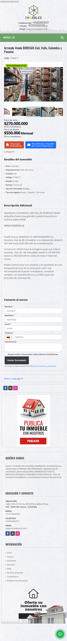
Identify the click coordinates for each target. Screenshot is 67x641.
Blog (9, 568)
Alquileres (11, 560)
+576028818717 (40, 22)
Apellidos (10, 315)
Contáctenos (13, 576)
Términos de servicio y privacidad (42, 366)
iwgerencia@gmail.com (16, 528)
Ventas (10, 556)
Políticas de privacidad (17, 580)
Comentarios (11, 341)
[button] (60, 64)
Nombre (9, 306)
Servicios (11, 564)
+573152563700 (36, 25)
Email (8, 324)
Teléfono (9, 333)
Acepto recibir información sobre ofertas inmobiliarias (33, 354)
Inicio (9, 552)
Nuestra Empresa (15, 572)
